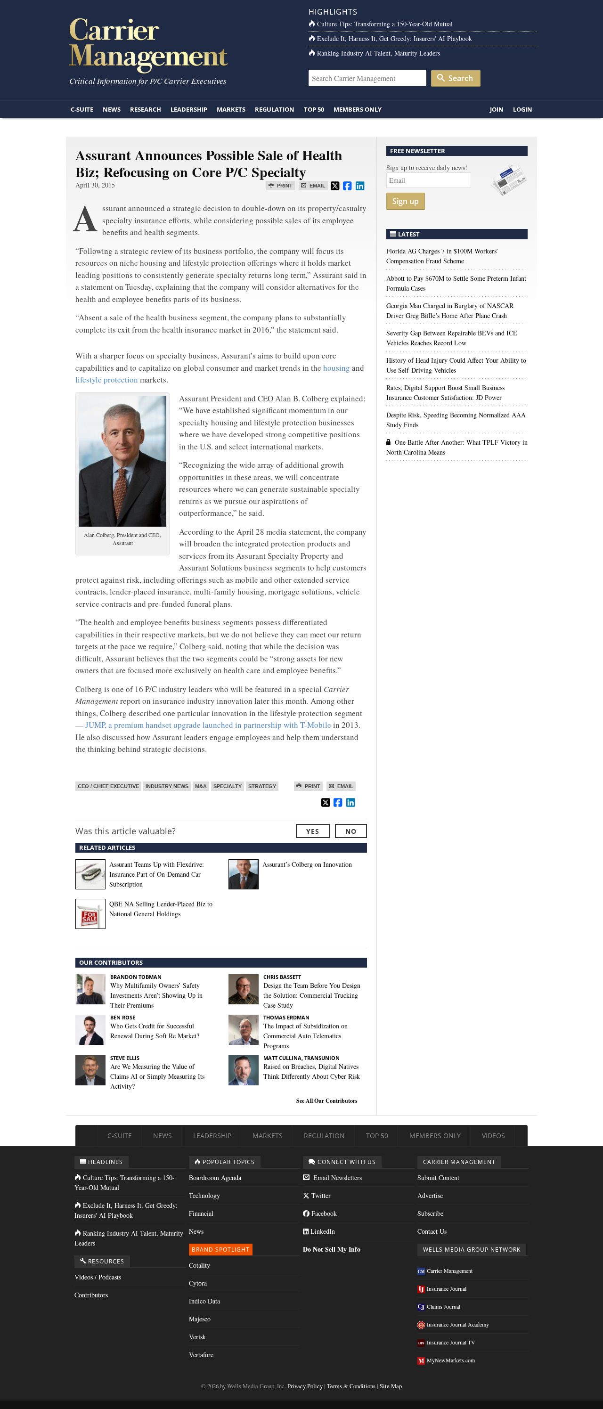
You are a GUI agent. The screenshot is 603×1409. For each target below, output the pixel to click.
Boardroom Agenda (215, 1177)
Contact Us (432, 1231)
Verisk (197, 1336)
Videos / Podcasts (97, 1276)
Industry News (167, 786)
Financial (201, 1213)
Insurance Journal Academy (458, 1324)
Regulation (274, 109)
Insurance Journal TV (451, 1342)
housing (336, 367)
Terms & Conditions (351, 1386)
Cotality (199, 1265)
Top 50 (314, 109)
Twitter (320, 1195)
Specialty (227, 786)
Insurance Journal (446, 1288)
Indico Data (204, 1300)
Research (145, 109)
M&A (201, 786)
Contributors (91, 1294)
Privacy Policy (305, 1386)
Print (284, 185)
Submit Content (438, 1177)
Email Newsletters (336, 1177)
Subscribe (430, 1213)
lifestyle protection (106, 379)
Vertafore (201, 1354)
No (351, 831)
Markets (231, 109)
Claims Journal (443, 1306)
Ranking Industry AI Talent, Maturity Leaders (378, 53)
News (112, 109)
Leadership (189, 109)
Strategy (262, 786)
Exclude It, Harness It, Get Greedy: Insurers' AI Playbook (394, 38)
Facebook (323, 1213)
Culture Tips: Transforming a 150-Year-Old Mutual (385, 23)
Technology (204, 1195)
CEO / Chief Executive (108, 786)
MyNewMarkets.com (451, 1360)
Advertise (430, 1195)
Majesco (200, 1318)
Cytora (198, 1283)
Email (317, 185)
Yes (312, 831)
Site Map (391, 1386)
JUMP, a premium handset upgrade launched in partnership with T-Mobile (207, 724)
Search (460, 78)
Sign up (405, 201)
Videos (493, 1135)
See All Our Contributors (327, 1101)
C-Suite (82, 109)
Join (497, 109)
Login (522, 109)
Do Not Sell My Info (331, 1249)
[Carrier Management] (180, 45)
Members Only (358, 109)
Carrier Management (450, 1270)
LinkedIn (322, 1231)
